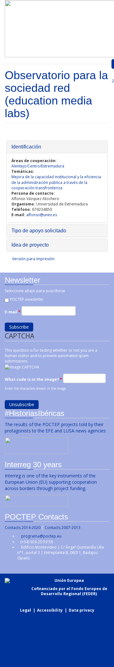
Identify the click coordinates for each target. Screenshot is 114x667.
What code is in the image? (33, 379)
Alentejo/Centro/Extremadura (37, 166)
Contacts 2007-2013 (62, 527)
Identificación (26, 146)
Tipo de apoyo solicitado (38, 230)
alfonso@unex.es (41, 214)
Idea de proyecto (30, 245)
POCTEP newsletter (27, 299)
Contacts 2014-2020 (23, 527)
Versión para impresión (33, 258)
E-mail (13, 312)
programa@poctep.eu (41, 536)
